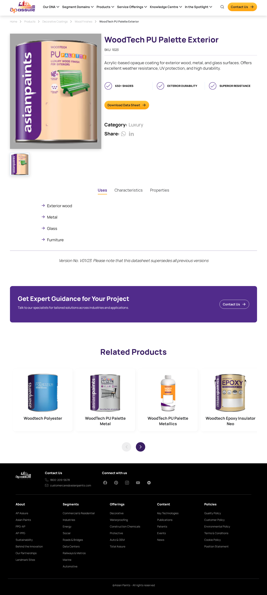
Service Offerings (130, 7)
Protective (116, 533)
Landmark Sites (25, 560)
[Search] (222, 7)
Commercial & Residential (79, 513)
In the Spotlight (196, 7)
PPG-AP (20, 526)
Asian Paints (23, 520)
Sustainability (24, 540)
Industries (69, 520)
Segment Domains (76, 7)
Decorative (117, 513)
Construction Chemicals (125, 526)
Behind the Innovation (29, 546)
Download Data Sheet (124, 105)
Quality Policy (212, 513)
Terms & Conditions (216, 533)
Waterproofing (119, 520)
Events (161, 533)
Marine (67, 560)
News (160, 540)
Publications (164, 520)
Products (103, 7)
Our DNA (49, 7)
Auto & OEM (117, 540)
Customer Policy (214, 520)
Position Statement (216, 546)
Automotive (70, 566)
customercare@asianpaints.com (70, 485)
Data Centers (71, 546)
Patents (162, 526)
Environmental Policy (217, 526)
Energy (67, 526)
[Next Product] (140, 447)
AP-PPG (20, 533)
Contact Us (239, 7)
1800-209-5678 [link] (60, 480)
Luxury (136, 124)
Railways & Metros (74, 553)
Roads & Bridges (73, 540)
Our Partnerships (26, 553)
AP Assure (22, 513)
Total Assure (117, 546)
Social (66, 533)
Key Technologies (167, 513)
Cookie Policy (212, 540)
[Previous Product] (126, 447)
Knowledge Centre (164, 7)
